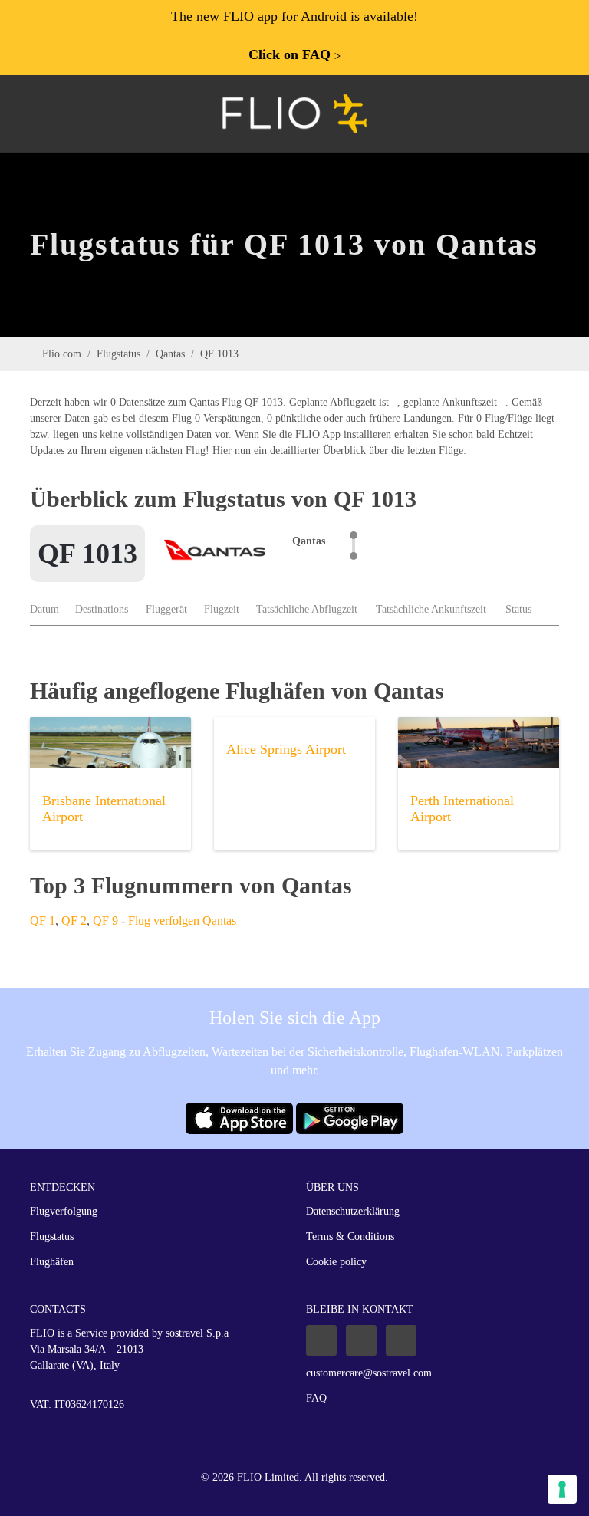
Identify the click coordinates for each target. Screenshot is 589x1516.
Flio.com (61, 354)
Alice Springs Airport (286, 749)
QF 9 (105, 920)
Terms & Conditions (350, 1236)
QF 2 (74, 920)
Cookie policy (336, 1262)
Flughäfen (52, 1262)
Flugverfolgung (63, 1211)
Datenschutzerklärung (353, 1211)
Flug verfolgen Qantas (182, 920)
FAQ (316, 1398)
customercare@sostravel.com (369, 1373)
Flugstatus (118, 354)
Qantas (170, 354)
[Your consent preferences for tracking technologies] (562, 1489)
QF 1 (42, 920)
